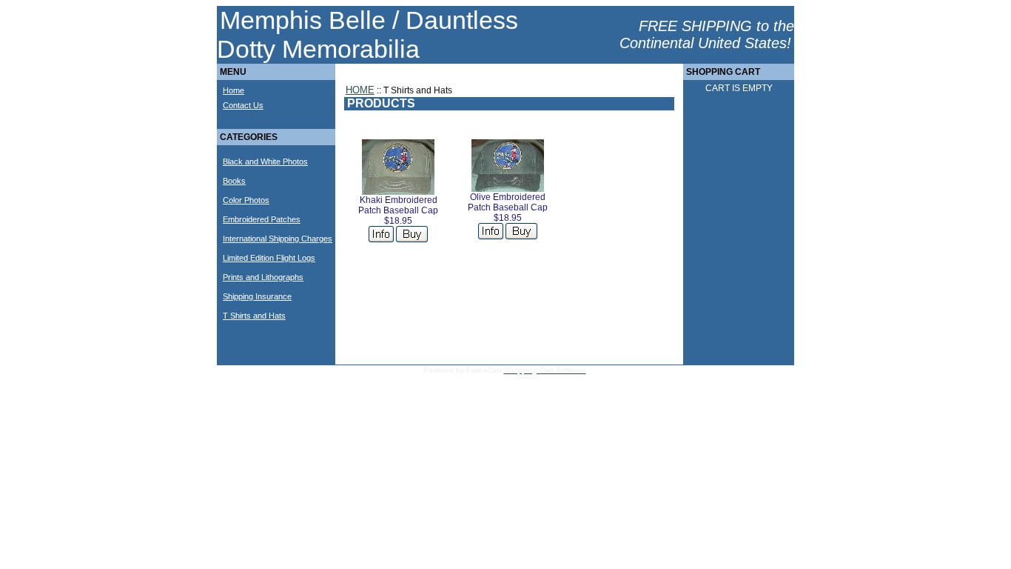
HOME (360, 90)
